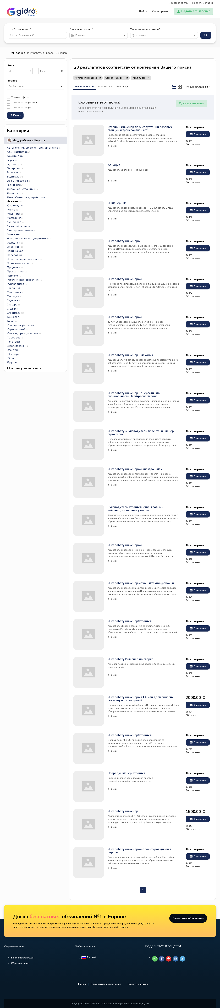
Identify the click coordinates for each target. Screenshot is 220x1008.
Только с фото (20, 97)
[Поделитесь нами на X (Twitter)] (182, 959)
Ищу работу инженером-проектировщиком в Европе (140, 851)
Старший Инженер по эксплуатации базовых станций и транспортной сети (140, 129)
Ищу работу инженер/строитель (130, 621)
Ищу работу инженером (125, 279)
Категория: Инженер (86, 77)
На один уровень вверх (25, 368)
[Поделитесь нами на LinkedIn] (175, 959)
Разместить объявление (188, 918)
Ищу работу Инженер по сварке (130, 659)
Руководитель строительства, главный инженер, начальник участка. (135, 509)
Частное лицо (105, 86)
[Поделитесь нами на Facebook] (161, 959)
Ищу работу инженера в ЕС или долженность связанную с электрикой (140, 699)
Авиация (114, 165)
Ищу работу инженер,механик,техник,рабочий (141, 583)
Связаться (199, 134)
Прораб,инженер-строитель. (128, 773)
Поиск (82, 984)
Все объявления (84, 86)
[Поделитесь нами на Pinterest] (168, 959)
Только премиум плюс (24, 102)
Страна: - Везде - (114, 77)
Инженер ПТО (118, 203)
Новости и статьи (202, 3)
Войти (143, 11)
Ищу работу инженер (123, 811)
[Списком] (174, 87)
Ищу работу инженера (124, 241)
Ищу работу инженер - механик (130, 355)
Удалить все (138, 77)
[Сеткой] (180, 87)
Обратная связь (178, 3)
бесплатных (45, 916)
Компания (122, 86)
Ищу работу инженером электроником (135, 469)
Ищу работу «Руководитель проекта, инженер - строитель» (142, 433)
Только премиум (21, 107)
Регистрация (160, 11)
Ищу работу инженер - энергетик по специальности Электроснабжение (134, 395)
